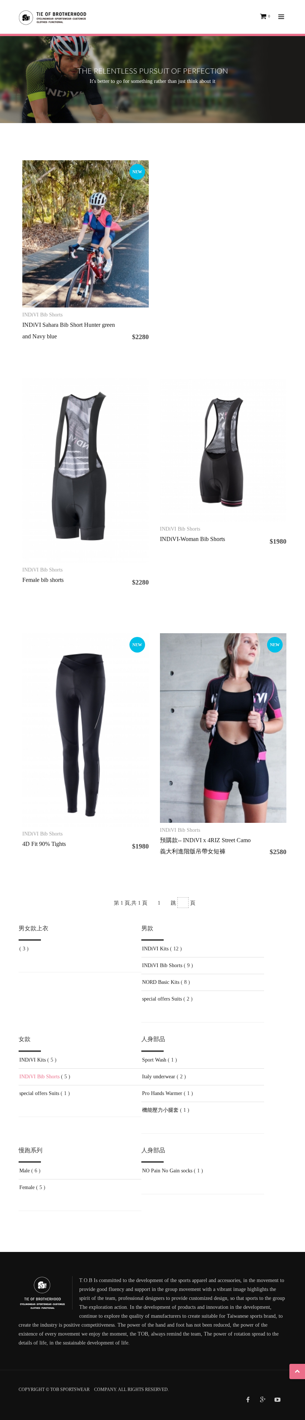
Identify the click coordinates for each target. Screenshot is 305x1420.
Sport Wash (154, 1060)
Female (27, 1187)
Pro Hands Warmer (162, 1093)
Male (24, 1170)
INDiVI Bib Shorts (162, 965)
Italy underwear (158, 1076)
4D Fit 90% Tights (44, 844)
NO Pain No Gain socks (167, 1170)
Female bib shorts (43, 580)
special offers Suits (162, 999)
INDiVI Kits (155, 949)
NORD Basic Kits (160, 982)
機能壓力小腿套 (160, 1110)
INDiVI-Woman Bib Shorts (192, 539)
